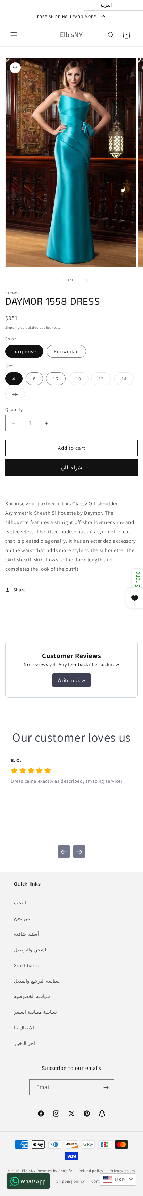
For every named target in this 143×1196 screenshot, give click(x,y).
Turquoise (24, 351)
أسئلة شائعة (26, 934)
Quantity (14, 409)
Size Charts (26, 965)
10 (82, 380)
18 (18, 395)
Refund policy (90, 1170)
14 (127, 380)
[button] (14, 35)
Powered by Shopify (54, 1170)
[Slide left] (56, 280)
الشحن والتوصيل (31, 950)
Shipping (12, 327)
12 (105, 380)
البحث (20, 903)
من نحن (22, 918)
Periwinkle (66, 351)
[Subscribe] (106, 1087)
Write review (71, 680)
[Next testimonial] (79, 851)
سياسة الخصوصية (32, 996)
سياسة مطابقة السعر (35, 1012)
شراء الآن (71, 467)
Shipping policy (70, 1181)
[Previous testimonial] (64, 851)
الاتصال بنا (24, 1028)
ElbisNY (29, 1170)
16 (55, 379)
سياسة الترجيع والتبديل (37, 981)
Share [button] (19, 590)
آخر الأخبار (24, 1043)
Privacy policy (122, 1170)
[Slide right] (86, 280)
